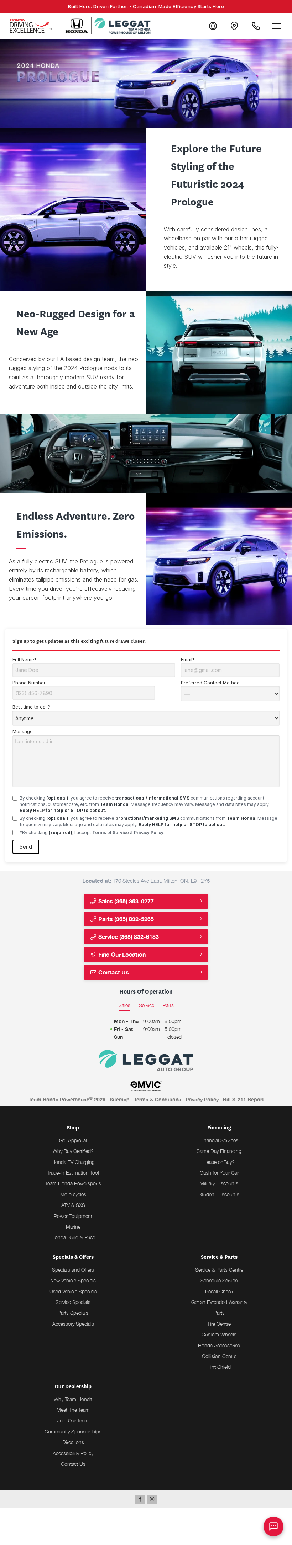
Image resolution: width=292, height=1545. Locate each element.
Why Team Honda (73, 1399)
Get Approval (73, 1140)
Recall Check (219, 1291)
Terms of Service (110, 832)
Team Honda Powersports (73, 1183)
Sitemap (120, 1099)
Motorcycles (73, 1194)
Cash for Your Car (219, 1173)
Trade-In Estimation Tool (73, 1173)
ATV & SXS (73, 1205)
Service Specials (73, 1302)
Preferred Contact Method (210, 682)
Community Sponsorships (73, 1431)
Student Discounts (219, 1194)
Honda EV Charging (73, 1162)
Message (22, 731)
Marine (73, 1227)
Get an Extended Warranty (219, 1302)
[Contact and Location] (234, 26)
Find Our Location (121, 954)
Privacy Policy (148, 832)
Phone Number (29, 682)
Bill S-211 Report (243, 1099)
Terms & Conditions (157, 1099)
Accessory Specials (73, 1324)
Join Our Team (73, 1420)
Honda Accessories (219, 1345)
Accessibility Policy (73, 1453)
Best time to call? (31, 707)
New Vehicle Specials (73, 1280)
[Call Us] (256, 26)
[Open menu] (276, 25)
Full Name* (24, 659)
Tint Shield (219, 1367)
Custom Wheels (219, 1334)
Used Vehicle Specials (73, 1291)
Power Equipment (73, 1216)
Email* (188, 659)
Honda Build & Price (73, 1237)
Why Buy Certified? (73, 1151)
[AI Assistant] (273, 1526)
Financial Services (219, 1140)
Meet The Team (73, 1410)
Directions (73, 1442)
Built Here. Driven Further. (146, 6)
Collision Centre (219, 1356)
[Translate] (213, 26)
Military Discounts (219, 1183)
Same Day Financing (219, 1151)
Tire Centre (219, 1324)
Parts (219, 1313)
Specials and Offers (73, 1270)
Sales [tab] (124, 1005)
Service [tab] (146, 1005)
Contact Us (113, 972)
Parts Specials (73, 1313)
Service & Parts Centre (219, 1270)
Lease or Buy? (219, 1162)
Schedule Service (219, 1280)
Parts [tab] (168, 1005)
